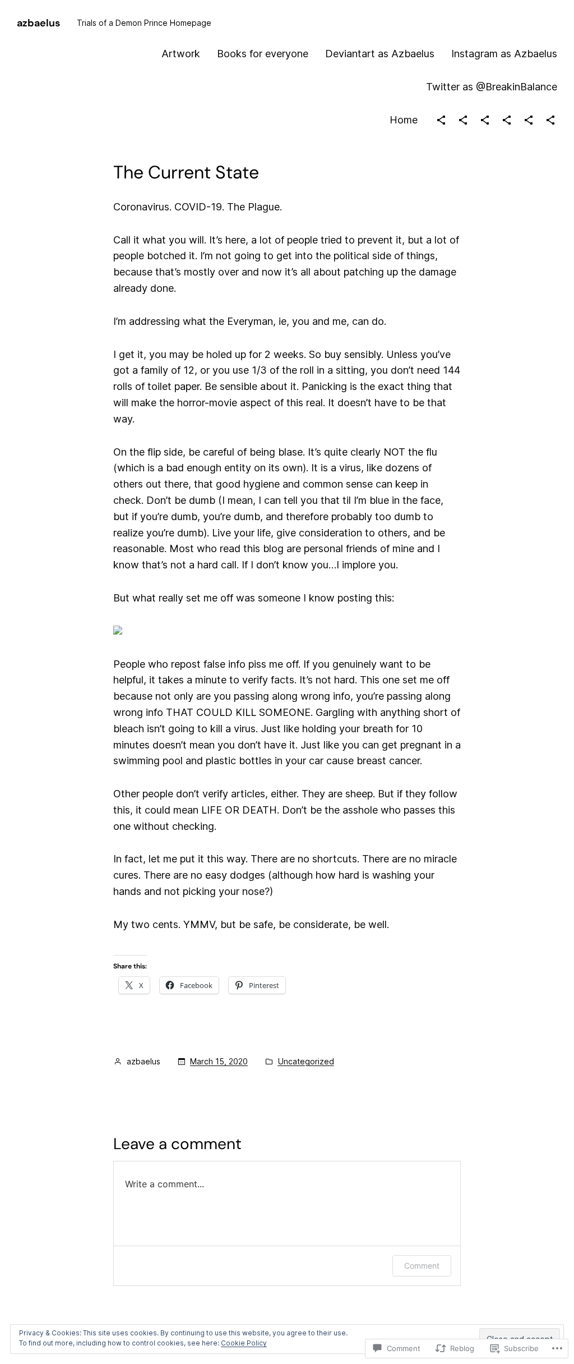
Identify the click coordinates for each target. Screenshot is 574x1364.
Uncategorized (306, 1061)
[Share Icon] (441, 120)
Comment (421, 1265)
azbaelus (38, 23)
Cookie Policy (244, 1343)
